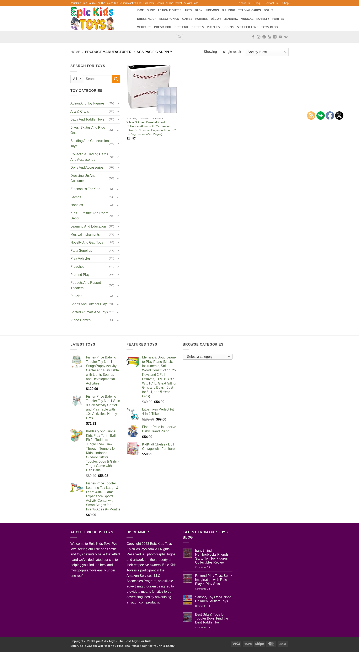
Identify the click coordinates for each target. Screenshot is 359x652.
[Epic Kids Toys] (99, 18)
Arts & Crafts (79, 111)
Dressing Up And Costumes (83, 178)
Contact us (271, 3)
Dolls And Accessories (86, 167)
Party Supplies (81, 250)
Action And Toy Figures (87, 103)
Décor (216, 18)
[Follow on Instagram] (258, 37)
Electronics (169, 18)
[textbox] (206, 357)
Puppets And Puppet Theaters (85, 285)
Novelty (262, 18)
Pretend (181, 27)
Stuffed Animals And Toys (89, 312)
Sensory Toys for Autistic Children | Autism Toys (213, 599)
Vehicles (144, 27)
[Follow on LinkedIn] (275, 37)
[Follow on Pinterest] (264, 37)
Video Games (80, 320)
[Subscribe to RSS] (269, 37)
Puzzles (213, 27)
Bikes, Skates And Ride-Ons (88, 130)
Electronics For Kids (85, 189)
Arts (188, 10)
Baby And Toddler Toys (87, 119)
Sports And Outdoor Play (88, 304)
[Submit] (116, 79)
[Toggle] (117, 103)
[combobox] (207, 357)
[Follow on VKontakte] (286, 37)
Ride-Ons (212, 10)
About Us (244, 3)
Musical (247, 18)
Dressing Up (146, 18)
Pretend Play (80, 274)
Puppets (197, 27)
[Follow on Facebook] (253, 37)
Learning (231, 18)
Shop (285, 3)
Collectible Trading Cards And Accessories (89, 156)
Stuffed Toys (247, 27)
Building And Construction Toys (89, 143)
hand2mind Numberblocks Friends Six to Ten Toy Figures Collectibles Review (212, 556)
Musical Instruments (85, 234)
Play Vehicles (80, 258)
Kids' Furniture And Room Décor (89, 215)
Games (187, 18)
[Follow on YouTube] (280, 37)
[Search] (179, 37)
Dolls (268, 10)
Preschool (163, 27)
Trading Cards (249, 10)
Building (228, 10)
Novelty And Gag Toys (86, 242)
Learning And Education (88, 226)
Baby (199, 10)
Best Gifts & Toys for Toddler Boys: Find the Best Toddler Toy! (211, 618)
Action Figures (170, 10)
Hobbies (201, 18)
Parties (278, 18)
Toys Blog (269, 27)
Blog (257, 3)
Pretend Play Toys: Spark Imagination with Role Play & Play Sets (213, 579)
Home (140, 10)
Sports (228, 27)
